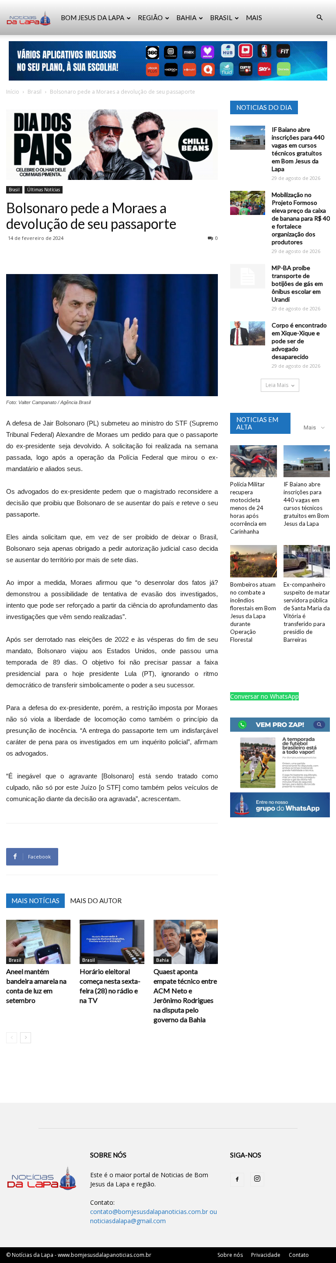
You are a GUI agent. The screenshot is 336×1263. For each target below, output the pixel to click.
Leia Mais (277, 385)
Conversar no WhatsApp (264, 696)
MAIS (254, 17)
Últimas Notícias (43, 189)
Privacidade (265, 1255)
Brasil (35, 91)
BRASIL (221, 17)
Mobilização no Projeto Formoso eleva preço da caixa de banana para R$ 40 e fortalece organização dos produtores (301, 218)
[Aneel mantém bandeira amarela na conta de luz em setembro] (38, 942)
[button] (319, 18)
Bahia (162, 960)
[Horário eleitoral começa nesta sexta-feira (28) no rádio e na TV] (112, 942)
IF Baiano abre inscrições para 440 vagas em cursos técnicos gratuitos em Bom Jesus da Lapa (298, 149)
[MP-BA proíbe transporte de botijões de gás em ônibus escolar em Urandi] (247, 276)
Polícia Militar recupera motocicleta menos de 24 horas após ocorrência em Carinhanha (248, 508)
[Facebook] (237, 1180)
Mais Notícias (35, 900)
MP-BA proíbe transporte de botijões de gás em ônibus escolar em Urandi (297, 283)
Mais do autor (96, 900)
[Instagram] (257, 1179)
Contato (299, 1255)
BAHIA (186, 17)
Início (12, 91)
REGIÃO (150, 17)
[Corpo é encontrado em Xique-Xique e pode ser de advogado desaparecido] (247, 333)
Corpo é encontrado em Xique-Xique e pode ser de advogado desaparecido (299, 340)
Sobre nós (230, 1255)
